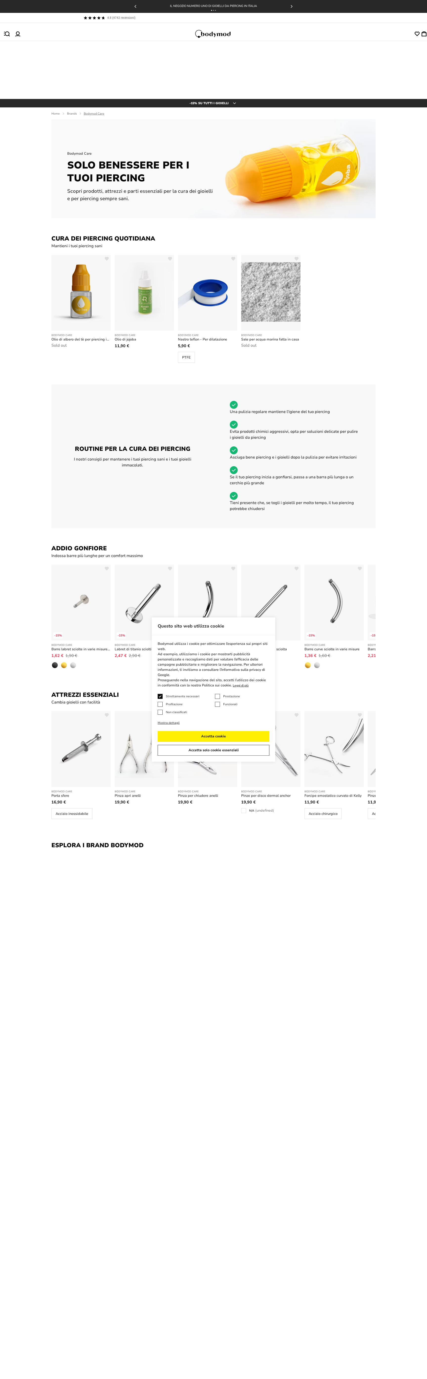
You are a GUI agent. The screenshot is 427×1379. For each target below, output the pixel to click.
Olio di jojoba (125, 339)
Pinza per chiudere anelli (198, 795)
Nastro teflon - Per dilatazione (202, 339)
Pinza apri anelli (128, 795)
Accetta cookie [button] (213, 736)
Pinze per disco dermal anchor (266, 795)
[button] (211, 10)
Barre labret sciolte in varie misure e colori (81, 649)
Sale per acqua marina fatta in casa (270, 339)
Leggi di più (241, 685)
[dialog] (213, 689)
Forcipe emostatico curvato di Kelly (333, 795)
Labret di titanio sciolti (133, 649)
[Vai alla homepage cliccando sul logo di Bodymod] (217, 34)
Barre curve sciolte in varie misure (332, 649)
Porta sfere (60, 795)
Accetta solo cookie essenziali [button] (214, 750)
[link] (186, 357)
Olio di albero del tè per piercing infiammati (81, 339)
